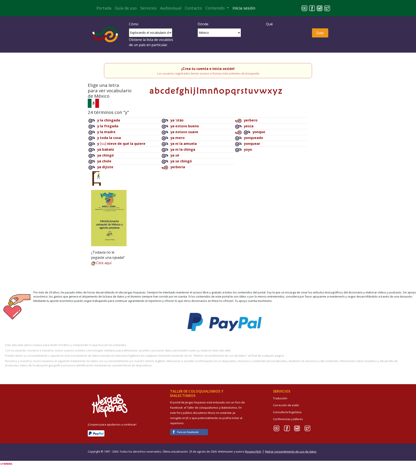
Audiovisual (170, 8)
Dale (320, 33)
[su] (121, 143)
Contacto (193, 8)
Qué (269, 24)
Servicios (148, 8)
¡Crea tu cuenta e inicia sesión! (208, 68)
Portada (103, 8)
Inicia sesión (243, 8)
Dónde (203, 24)
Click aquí (103, 263)
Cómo (133, 24)
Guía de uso (126, 8)
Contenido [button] (215, 8)
